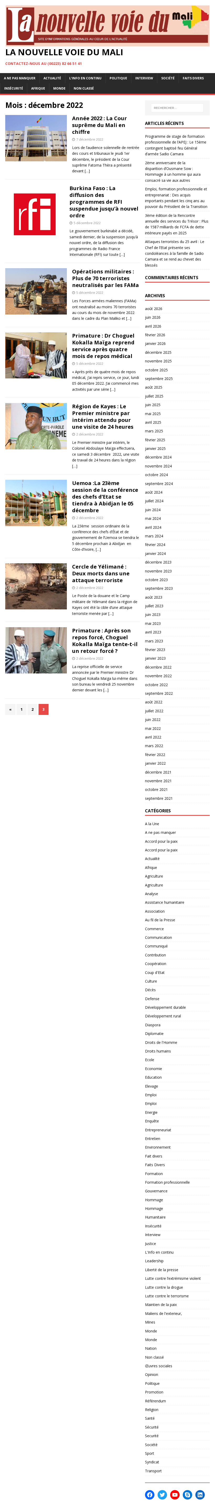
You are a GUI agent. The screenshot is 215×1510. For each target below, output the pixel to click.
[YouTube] (175, 1495)
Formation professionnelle (167, 1182)
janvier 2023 (155, 658)
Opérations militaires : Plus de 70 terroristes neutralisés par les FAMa (105, 278)
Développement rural (163, 1015)
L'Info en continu (159, 1252)
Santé (150, 1418)
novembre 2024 (158, 466)
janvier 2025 (155, 448)
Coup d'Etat (155, 972)
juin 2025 (152, 404)
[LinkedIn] (200, 1495)
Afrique (38, 88)
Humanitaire (155, 1217)
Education (153, 1077)
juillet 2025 (154, 396)
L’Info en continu (85, 78)
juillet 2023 (154, 605)
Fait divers (153, 1156)
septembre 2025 (159, 378)
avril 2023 (153, 632)
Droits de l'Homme (161, 1042)
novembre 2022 (158, 675)
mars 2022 (154, 745)
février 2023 (155, 649)
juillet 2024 (154, 500)
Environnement (158, 1147)
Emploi (151, 1094)
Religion (151, 1409)
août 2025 (153, 387)
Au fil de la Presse (160, 919)
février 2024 (155, 544)
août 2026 (153, 308)
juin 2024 (152, 509)
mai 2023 (153, 623)
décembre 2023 (158, 562)
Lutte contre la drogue (164, 1287)
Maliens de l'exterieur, (163, 1313)
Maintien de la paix (161, 1304)
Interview (144, 78)
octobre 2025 (156, 369)
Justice (150, 1243)
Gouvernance (156, 1190)
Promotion (154, 1392)
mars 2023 (154, 640)
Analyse (151, 893)
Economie (153, 1068)
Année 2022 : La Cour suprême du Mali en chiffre (99, 125)
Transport (153, 1470)
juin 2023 (152, 614)
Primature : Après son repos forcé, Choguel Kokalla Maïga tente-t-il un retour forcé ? (105, 640)
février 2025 (155, 439)
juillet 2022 (154, 710)
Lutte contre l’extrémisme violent (173, 1278)
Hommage (154, 1199)
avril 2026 (153, 326)
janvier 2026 (155, 343)
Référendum (155, 1400)
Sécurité (152, 1427)
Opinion (151, 1374)
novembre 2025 (158, 361)
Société (168, 78)
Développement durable (165, 1007)
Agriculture (154, 876)
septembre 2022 (159, 693)
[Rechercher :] (177, 107)
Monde (59, 88)
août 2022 (153, 701)
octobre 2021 (156, 789)
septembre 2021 (159, 798)
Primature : (103, 346)
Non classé (84, 88)
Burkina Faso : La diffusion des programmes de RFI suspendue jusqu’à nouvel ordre (103, 202)
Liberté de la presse (161, 1269)
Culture (151, 981)
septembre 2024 (159, 483)
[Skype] (187, 1495)
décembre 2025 (158, 352)
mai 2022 (153, 728)
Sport (149, 1453)
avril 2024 (153, 527)
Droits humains (158, 1051)
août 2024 (153, 492)
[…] (87, 170)
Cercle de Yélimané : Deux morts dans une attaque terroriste (101, 573)
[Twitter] (162, 1495)
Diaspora (152, 1024)
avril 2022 (153, 737)
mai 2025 (153, 413)
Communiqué (156, 946)
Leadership (154, 1260)
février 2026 (155, 334)
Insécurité (13, 88)
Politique (118, 78)
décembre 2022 (158, 667)
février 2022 (155, 754)
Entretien (152, 1138)
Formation (154, 1173)
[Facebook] (149, 1495)
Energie (151, 1112)
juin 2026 (152, 317)
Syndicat (152, 1461)
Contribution (155, 954)
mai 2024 (153, 518)
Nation (151, 1348)
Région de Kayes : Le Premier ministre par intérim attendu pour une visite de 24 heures (102, 416)
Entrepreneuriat (158, 1129)
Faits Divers (193, 78)
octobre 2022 (156, 684)
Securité (152, 1435)
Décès (150, 989)
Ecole (149, 1059)
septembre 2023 (159, 588)
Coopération (155, 963)
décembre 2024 (158, 457)
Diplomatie (154, 1033)
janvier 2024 (155, 553)
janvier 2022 (155, 763)
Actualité (52, 78)
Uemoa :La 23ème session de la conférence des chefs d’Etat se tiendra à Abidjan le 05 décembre (105, 497)
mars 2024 (154, 535)
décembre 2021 (158, 772)
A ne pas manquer (19, 78)
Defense (152, 998)
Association (155, 911)
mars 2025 (154, 430)
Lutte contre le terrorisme (167, 1295)
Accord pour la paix (161, 841)
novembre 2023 (158, 571)
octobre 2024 (156, 474)
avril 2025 (153, 422)
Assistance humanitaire (164, 902)
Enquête (152, 1120)
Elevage (151, 1086)
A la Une (152, 823)
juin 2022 (152, 719)
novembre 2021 (158, 780)
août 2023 (153, 597)
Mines (150, 1322)
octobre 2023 (156, 579)
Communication (158, 937)
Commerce (154, 928)
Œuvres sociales (158, 1365)
